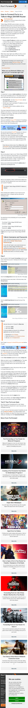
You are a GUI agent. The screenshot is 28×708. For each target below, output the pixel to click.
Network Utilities (16, 62)
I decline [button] (17, 700)
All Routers (3, 691)
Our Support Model (5, 681)
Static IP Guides (6, 107)
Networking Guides (5, 683)
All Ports (3, 693)
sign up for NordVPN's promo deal (15, 342)
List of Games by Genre (19, 336)
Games (2, 694)
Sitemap (3, 686)
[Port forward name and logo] (6, 1)
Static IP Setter (19, 100)
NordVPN (14, 132)
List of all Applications (14, 337)
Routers (7, 11)
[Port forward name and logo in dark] (9, 6)
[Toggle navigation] (25, 6)
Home (2, 11)
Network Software (5, 690)
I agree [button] (16, 698)
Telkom (12, 11)
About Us (3, 700)
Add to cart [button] (22, 1)
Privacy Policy (4, 701)
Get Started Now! (6, 68)
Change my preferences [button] (16, 703)
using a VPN (13, 120)
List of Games (15, 334)
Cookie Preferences (5, 703)
